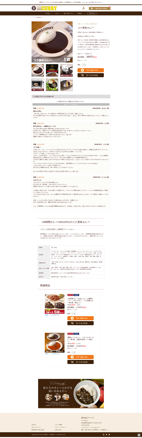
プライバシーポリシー (60, 427)
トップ (33, 17)
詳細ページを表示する (52, 315)
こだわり (57, 13)
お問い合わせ (92, 13)
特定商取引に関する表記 (38, 429)
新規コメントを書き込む (71, 104)
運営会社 (80, 13)
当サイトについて (36, 427)
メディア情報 (58, 424)
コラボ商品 (47, 13)
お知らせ (34, 424)
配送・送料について (68, 13)
